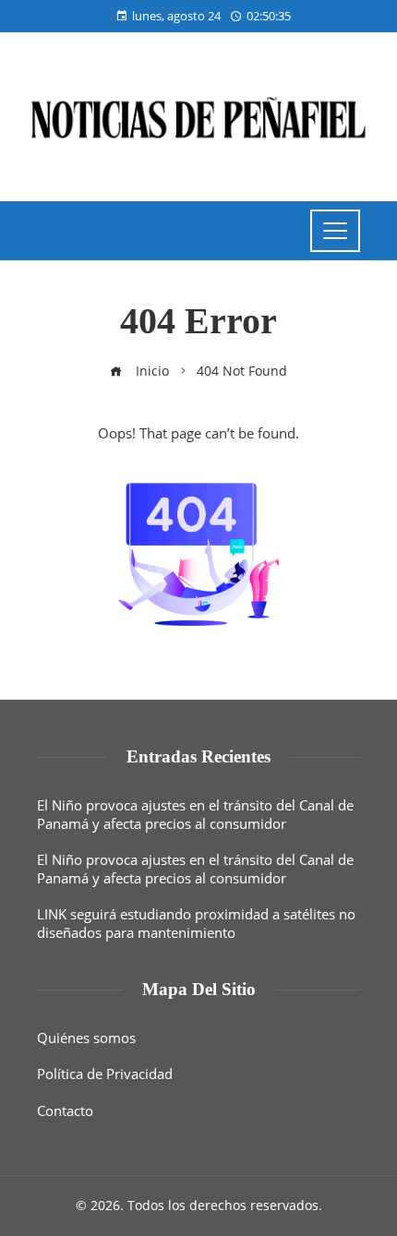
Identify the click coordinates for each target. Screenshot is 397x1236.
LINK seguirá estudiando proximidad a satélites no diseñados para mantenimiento (196, 923)
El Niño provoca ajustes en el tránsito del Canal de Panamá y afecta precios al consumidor (195, 814)
